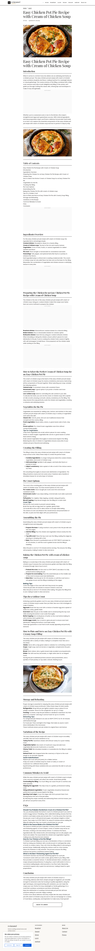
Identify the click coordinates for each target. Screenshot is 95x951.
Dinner (64, 2)
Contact (64, 931)
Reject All (18, 945)
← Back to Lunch (41, 904)
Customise (9, 945)
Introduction (27, 170)
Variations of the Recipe (30, 200)
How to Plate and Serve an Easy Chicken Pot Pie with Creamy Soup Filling (46, 195)
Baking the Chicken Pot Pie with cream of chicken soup (40, 191)
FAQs (24, 204)
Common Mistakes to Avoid (32, 202)
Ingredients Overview (30, 172)
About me (83, 2)
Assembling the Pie (29, 189)
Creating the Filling (29, 185)
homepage (59, 897)
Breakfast (53, 2)
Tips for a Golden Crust (30, 193)
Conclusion (26, 206)
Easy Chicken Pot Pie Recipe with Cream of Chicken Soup (41, 168)
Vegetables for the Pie (30, 183)
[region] (18, 940)
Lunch (59, 2)
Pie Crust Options (28, 187)
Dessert (70, 2)
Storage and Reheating (30, 197)
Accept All (27, 945)
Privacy (64, 935)
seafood (77, 2)
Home (46, 2)
